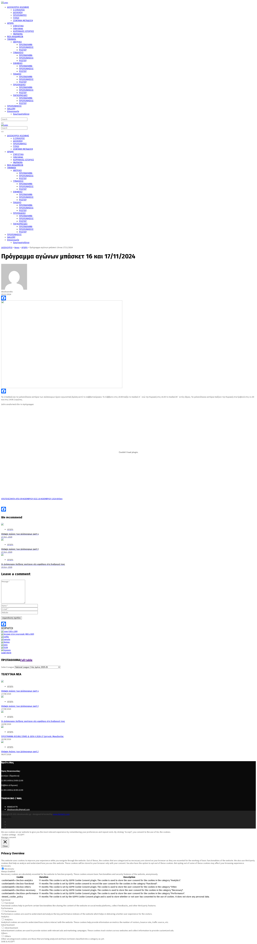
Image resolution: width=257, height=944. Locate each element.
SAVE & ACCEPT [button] (8, 941)
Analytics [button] (5, 916)
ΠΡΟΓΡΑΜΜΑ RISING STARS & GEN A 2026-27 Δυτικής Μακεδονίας (32, 736)
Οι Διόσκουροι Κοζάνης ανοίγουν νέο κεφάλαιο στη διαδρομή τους (33, 721)
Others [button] (4, 933)
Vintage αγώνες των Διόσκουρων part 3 (20, 706)
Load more (6, 652)
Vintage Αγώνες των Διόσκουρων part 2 (20, 751)
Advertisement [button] (8, 925)
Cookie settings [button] (9, 834)
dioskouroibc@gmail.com (18, 809)
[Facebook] (128, 298)
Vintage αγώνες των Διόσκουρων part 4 (20, 691)
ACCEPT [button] (21, 834)
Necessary (9, 868)
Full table (26, 660)
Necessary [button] (6, 865)
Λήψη (60, 498)
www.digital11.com (61, 814)
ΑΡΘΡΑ (10, 686)
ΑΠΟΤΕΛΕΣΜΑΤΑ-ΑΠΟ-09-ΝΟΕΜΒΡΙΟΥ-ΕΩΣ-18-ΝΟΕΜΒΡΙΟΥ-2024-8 (29, 498)
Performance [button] (7, 908)
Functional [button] (5, 900)
